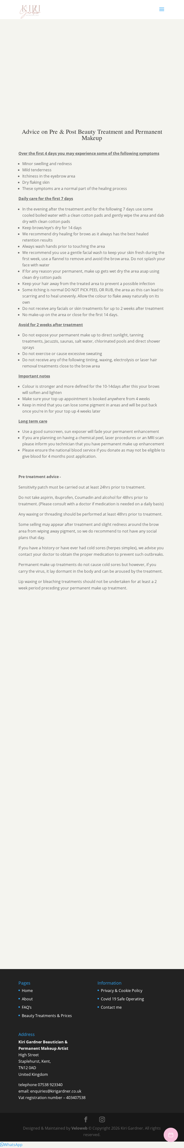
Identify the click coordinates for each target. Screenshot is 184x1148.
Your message (29, 742)
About (27, 999)
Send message (30, 757)
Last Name (102, 703)
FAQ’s (27, 1007)
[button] (11, 1144)
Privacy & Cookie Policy (121, 990)
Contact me (111, 1007)
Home (27, 990)
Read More (32, 85)
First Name (28, 703)
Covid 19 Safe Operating (122, 999)
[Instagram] (102, 1119)
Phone (23, 714)
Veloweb (79, 1128)
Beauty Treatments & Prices (47, 1015)
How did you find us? (35, 720)
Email (24, 709)
